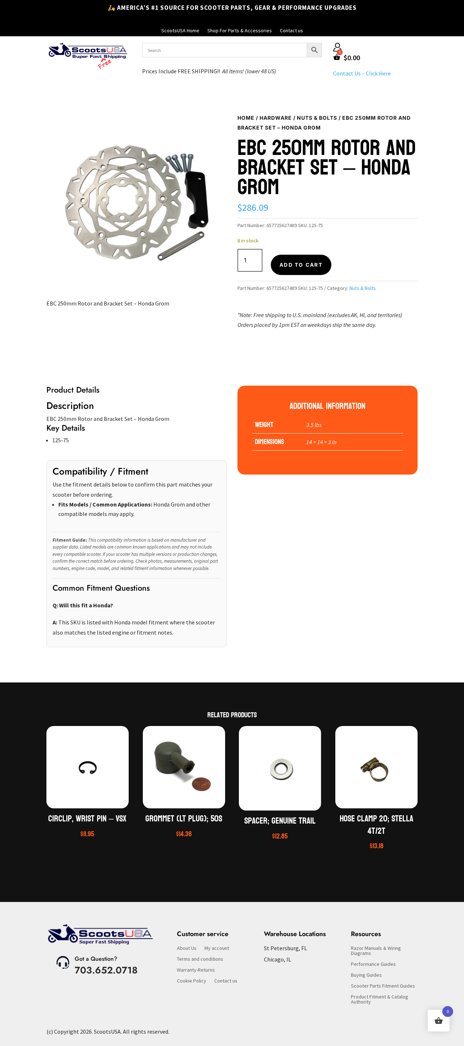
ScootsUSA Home (180, 31)
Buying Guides (366, 975)
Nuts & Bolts (317, 118)
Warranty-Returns (196, 970)
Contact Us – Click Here (362, 73)
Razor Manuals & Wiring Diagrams (376, 950)
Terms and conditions (200, 959)
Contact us (291, 31)
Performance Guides (373, 964)
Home (245, 118)
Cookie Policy (191, 981)
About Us (186, 948)
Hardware (276, 118)
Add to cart (301, 265)
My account (216, 948)
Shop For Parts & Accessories (239, 31)
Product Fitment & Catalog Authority (379, 999)
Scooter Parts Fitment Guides (383, 986)
